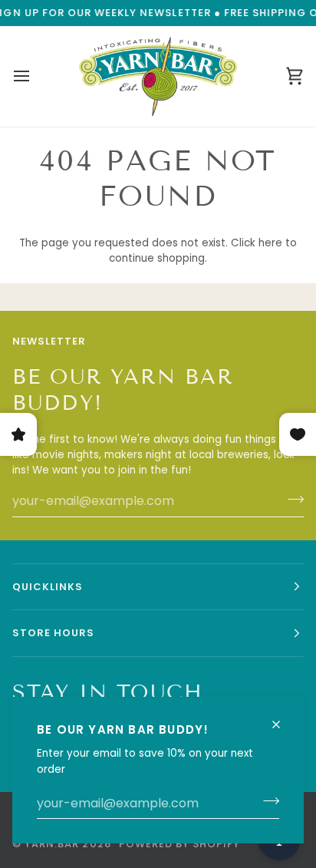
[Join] (266, 801)
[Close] (283, 718)
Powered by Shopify (180, 844)
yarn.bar (52, 844)
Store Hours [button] (53, 632)
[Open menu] (35, 76)
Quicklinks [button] (47, 586)
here (270, 243)
